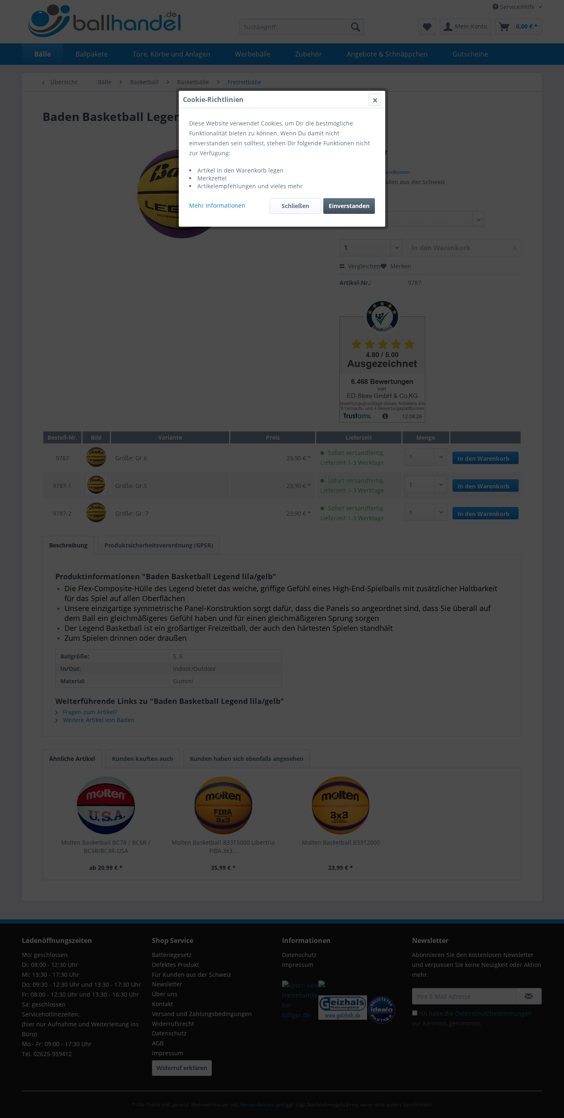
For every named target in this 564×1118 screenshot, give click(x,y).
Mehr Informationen (217, 205)
